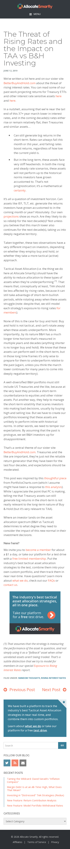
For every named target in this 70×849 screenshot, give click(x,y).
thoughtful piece (55, 478)
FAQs (51, 580)
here (59, 96)
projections (11, 216)
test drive (40, 730)
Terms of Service (36, 842)
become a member (38, 550)
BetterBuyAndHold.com (20, 83)
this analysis (53, 487)
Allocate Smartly (35, 6)
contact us (10, 585)
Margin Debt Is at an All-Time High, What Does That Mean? (34, 788)
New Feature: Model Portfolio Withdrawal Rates (35, 805)
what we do (20, 580)
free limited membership (29, 559)
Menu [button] (37, 14)
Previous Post (22, 689)
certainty (20, 190)
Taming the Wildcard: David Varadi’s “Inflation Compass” (33, 780)
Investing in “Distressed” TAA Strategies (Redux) (35, 795)
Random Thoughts (29, 678)
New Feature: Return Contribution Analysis (31, 800)
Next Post (51, 689)
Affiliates (17, 842)
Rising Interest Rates (53, 678)
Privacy (55, 842)
